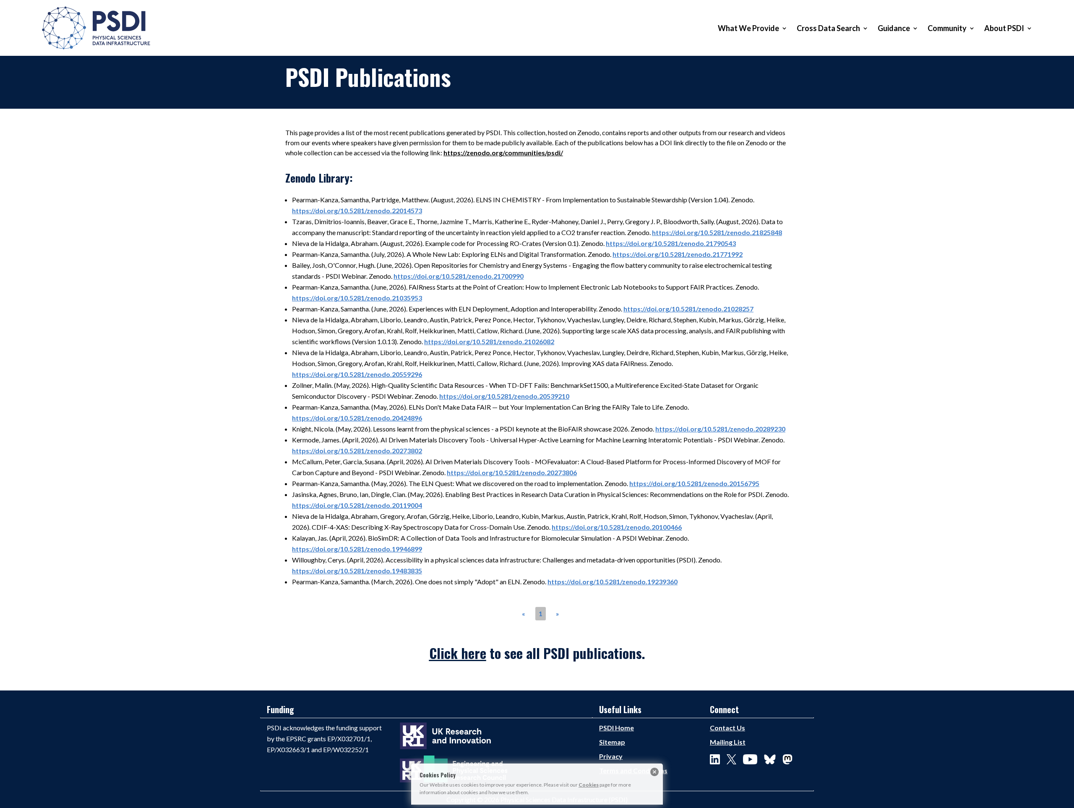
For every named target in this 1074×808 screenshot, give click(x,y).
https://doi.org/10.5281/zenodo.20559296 (357, 374)
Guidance (894, 28)
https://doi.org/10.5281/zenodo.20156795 (694, 483)
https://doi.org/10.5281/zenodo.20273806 (512, 472)
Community (947, 28)
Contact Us (727, 728)
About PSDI (1004, 28)
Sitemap (612, 742)
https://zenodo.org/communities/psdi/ (503, 153)
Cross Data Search (828, 28)
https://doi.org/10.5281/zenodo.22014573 (357, 210)
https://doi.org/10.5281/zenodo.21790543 (671, 243)
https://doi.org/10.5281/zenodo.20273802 (357, 451)
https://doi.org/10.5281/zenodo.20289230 (720, 429)
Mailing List (728, 742)
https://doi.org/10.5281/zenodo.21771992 (678, 254)
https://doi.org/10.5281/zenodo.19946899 (357, 549)
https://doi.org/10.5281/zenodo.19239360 (612, 582)
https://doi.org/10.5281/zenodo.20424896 (357, 418)
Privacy (611, 756)
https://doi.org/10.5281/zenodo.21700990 (459, 276)
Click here (457, 653)
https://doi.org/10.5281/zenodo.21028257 (688, 309)
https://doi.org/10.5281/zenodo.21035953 (357, 298)
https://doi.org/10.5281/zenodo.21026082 (489, 341)
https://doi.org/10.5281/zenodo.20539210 (504, 396)
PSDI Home (616, 728)
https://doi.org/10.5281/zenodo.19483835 (357, 571)
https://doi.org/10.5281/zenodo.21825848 (717, 232)
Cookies (589, 785)
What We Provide (748, 28)
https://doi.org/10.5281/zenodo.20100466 (617, 527)
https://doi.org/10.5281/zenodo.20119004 (357, 505)
